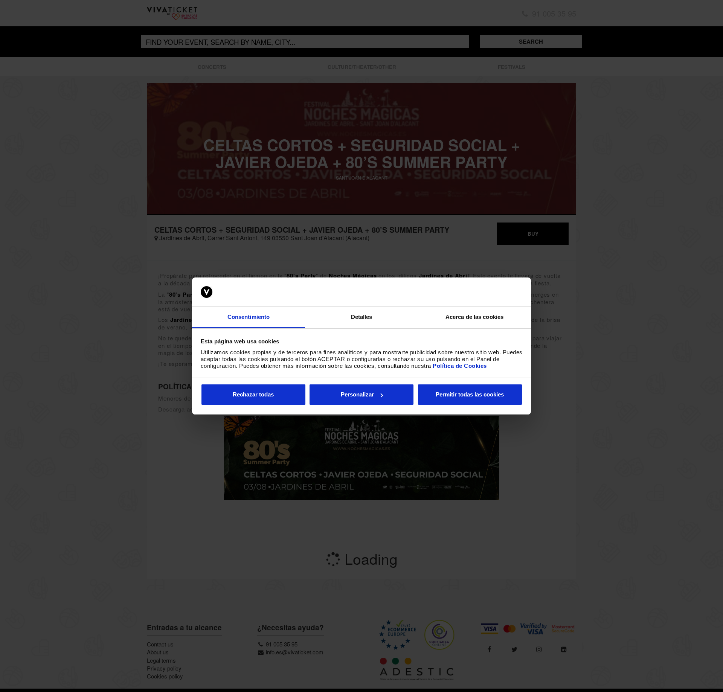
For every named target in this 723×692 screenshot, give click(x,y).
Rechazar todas (253, 394)
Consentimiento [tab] (248, 317)
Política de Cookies (460, 366)
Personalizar (357, 394)
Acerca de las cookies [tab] (474, 317)
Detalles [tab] (361, 317)
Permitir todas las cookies (470, 394)
